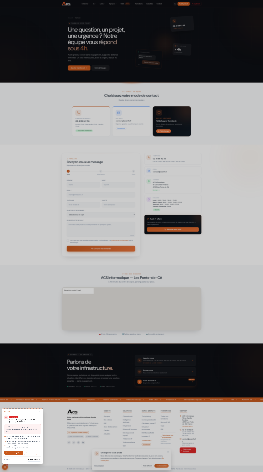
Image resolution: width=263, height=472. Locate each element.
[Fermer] (39, 411)
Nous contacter (31, 453)
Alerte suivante (33, 459)
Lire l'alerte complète (13, 453)
